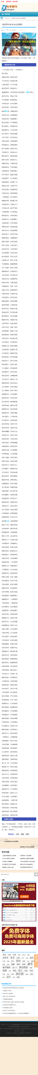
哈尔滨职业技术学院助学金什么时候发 (13, 988)
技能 (8, 964)
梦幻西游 (23, 967)
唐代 (31, 957)
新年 (18, 964)
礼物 (31, 970)
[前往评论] (36, 961)
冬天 (12, 957)
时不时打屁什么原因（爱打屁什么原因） (14, 1002)
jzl (6, 30)
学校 (8, 961)
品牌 (27, 958)
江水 (7, 521)
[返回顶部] (36, 965)
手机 (4, 964)
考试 (12, 974)
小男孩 (19, 1034)
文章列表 (8, 1)
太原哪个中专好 (7, 990)
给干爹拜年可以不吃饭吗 (9, 864)
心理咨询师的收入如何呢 (9, 855)
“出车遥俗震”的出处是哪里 (11, 841)
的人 (20, 970)
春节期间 (6, 967)
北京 (23, 958)
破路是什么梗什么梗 (8, 867)
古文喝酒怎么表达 (8, 1007)
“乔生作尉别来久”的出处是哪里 (28, 861)
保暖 (28, 955)
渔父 (6, 111)
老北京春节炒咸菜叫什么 (9, 1005)
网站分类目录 (28, 1024)
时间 (23, 964)
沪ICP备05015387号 (25, 1026)
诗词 (4, 977)
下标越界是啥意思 (8, 999)
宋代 (18, 960)
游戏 (5, 970)
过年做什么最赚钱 (7, 861)
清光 (27, 92)
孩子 (12, 961)
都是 (18, 977)
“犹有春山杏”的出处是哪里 (27, 847)
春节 (30, 964)
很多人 (33, 961)
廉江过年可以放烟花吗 (26, 864)
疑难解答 (17, 1026)
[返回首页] (36, 956)
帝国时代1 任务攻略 (25, 855)
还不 (9, 976)
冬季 (18, 958)
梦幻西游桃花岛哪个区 (26, 867)
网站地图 (12, 1026)
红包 (4, 974)
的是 (26, 971)
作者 (19, 955)
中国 (9, 955)
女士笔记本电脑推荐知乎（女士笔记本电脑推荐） (16, 1013)
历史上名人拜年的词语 (9, 996)
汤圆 (31, 967)
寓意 (24, 961)
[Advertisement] (19, 1056)
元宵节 (5, 957)
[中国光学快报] (19, 7)
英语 (27, 974)
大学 (4, 961)
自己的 (20, 973)
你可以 (23, 955)
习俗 (14, 955)
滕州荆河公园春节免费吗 (27, 858)
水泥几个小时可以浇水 (9, 1010)
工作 (28, 961)
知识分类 (15, 1)
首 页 (2, 1)
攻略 (13, 964)
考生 (8, 974)
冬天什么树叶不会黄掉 (8, 858)
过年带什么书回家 (8, 993)
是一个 (15, 967)
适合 (14, 977)
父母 (10, 970)
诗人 (31, 974)
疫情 (14, 970)
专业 (4, 954)
